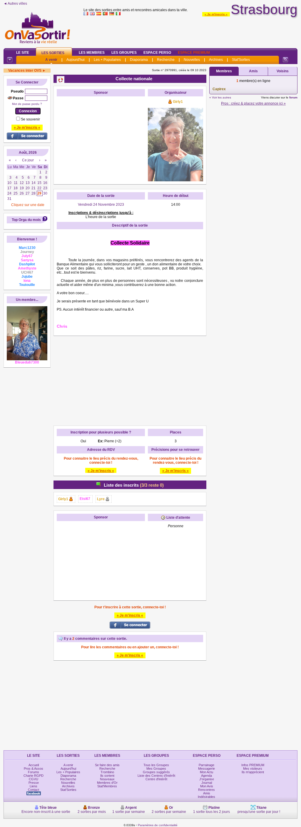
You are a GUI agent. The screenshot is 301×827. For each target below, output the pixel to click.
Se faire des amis (107, 765)
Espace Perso (157, 53)
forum (293, 97)
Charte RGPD (34, 775)
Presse (34, 782)
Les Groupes (124, 53)
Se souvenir (30, 119)
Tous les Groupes (156, 765)
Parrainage (206, 765)
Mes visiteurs (252, 768)
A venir (51, 60)
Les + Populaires (107, 60)
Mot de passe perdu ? (27, 104)
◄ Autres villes (15, 3)
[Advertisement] (190, 30)
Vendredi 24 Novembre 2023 (101, 204)
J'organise (206, 779)
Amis (253, 71)
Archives (216, 60)
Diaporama (139, 60)
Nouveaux (107, 779)
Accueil (34, 765)
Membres (224, 71)
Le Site (22, 53)
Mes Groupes (156, 768)
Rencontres (206, 789)
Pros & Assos (33, 768)
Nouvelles (192, 60)
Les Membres (92, 53)
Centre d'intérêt (156, 779)
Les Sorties (52, 53)
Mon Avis (206, 786)
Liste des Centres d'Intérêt (156, 775)
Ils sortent (107, 775)
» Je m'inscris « (216, 14)
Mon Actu (206, 772)
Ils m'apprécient (253, 772)
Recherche (166, 60)
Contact (33, 789)
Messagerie (206, 768)
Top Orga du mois (26, 220)
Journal (206, 782)
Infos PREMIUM (252, 765)
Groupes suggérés (156, 772)
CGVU (33, 779)
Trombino (107, 772)
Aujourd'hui (75, 60)
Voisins (283, 71)
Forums (33, 772)
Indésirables (206, 796)
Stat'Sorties (241, 60)
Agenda (206, 775)
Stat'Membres (107, 786)
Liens (33, 786)
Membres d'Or (107, 782)
